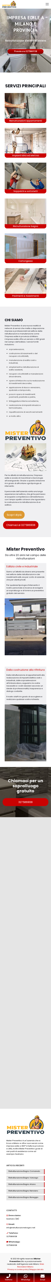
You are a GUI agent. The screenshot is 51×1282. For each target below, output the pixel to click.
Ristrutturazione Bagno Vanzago (23, 1177)
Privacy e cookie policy (18, 1269)
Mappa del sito (37, 1269)
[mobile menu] (47, 4)
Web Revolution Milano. (30, 1265)
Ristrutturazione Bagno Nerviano (23, 1190)
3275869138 (11, 1236)
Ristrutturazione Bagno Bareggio (23, 1197)
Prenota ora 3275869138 (25, 51)
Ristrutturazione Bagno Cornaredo (24, 1171)
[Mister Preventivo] (9, 4)
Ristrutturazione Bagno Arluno (22, 1184)
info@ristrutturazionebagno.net (20, 1227)
